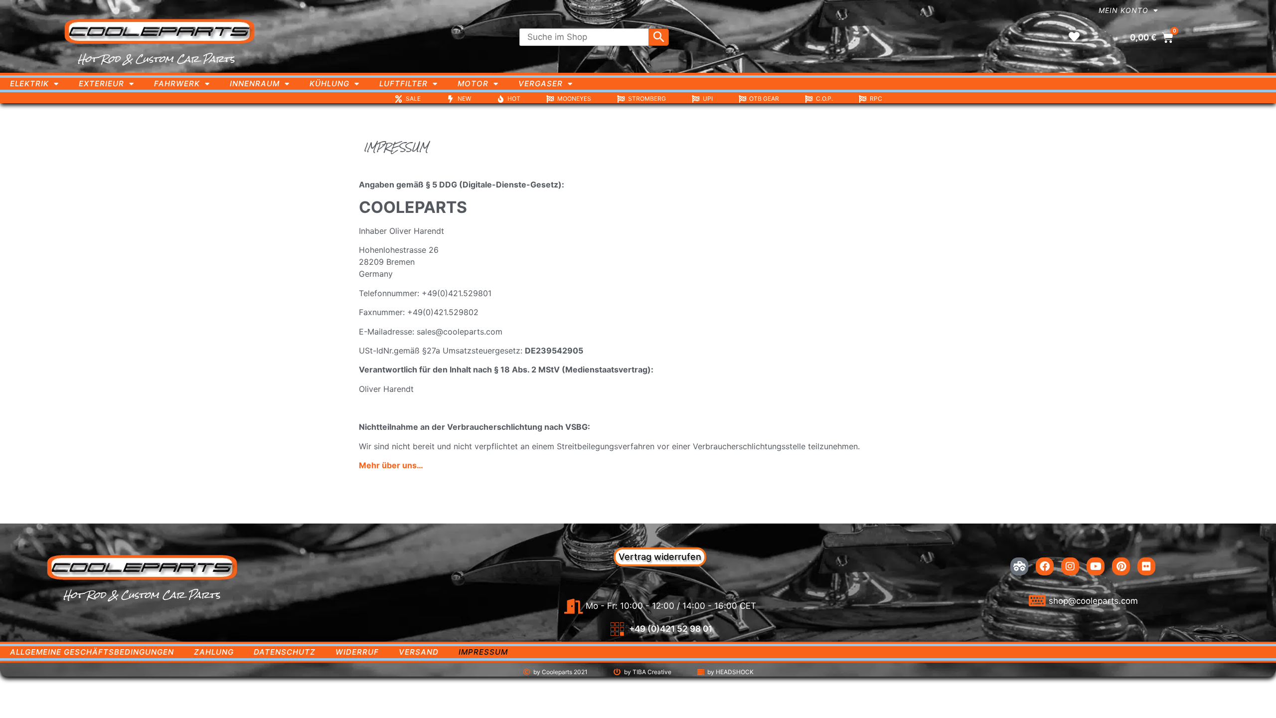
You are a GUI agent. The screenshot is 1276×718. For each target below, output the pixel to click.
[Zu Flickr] (1146, 566)
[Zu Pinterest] (1121, 566)
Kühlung (329, 83)
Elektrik (29, 83)
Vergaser (540, 83)
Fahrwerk (177, 83)
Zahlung (214, 652)
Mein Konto (1123, 10)
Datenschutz (285, 652)
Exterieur (101, 83)
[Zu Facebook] (1045, 566)
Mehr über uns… (391, 465)
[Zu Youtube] (1096, 566)
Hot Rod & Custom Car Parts (156, 59)
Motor (473, 83)
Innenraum (255, 83)
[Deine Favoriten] (1074, 36)
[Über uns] (1019, 566)
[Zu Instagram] (1070, 566)
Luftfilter (403, 83)
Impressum (483, 652)
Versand (419, 652)
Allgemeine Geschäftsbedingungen (92, 652)
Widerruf (357, 652)
